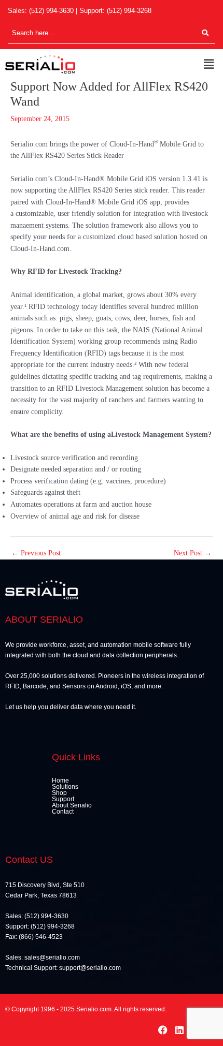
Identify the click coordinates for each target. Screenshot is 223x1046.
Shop (59, 793)
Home (60, 780)
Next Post (193, 553)
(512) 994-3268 (129, 10)
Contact (63, 811)
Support (63, 799)
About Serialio (72, 805)
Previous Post (36, 553)
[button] (209, 64)
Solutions (65, 787)
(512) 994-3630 (51, 10)
